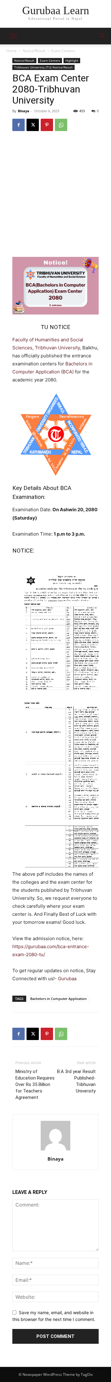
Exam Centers (63, 50)
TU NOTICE (55, 327)
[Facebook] (18, 125)
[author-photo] (55, 1150)
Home (11, 50)
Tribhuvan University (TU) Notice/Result (43, 67)
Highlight (71, 60)
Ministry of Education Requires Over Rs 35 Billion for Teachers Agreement (35, 1084)
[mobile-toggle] (13, 36)
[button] (102, 36)
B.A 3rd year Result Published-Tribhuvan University (76, 1081)
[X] (33, 125)
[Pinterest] (47, 125)
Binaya (23, 111)
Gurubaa (67, 978)
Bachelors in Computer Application (58, 998)
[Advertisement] (55, 195)
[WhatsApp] (61, 125)
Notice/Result (34, 50)
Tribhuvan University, (58, 348)
